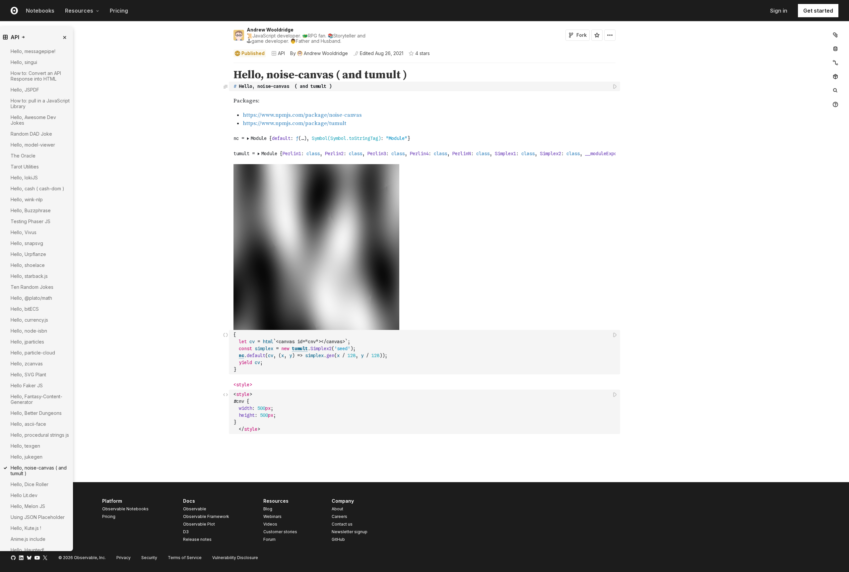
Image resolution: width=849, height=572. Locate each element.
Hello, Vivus (23, 232)
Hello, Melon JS (28, 506)
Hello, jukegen (26, 457)
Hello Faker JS (27, 385)
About (337, 508)
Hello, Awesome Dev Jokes (33, 120)
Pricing (119, 10)
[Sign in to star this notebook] (597, 35)
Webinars (272, 516)
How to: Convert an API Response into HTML (36, 76)
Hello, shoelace (28, 265)
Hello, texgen (25, 446)
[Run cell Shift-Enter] (615, 86)
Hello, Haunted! (27, 550)
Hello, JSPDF (25, 90)
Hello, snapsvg (27, 243)
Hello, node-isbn (29, 331)
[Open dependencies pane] (835, 76)
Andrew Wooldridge (270, 29)
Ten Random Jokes (32, 287)
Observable (194, 508)
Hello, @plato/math (31, 298)
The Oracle (23, 156)
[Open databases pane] (835, 48)
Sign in (778, 10)
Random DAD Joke (31, 134)
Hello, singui (24, 62)
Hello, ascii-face (28, 424)
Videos (270, 524)
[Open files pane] (835, 34)
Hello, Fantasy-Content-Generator (36, 399)
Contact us (342, 524)
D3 (186, 531)
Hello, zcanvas (27, 363)
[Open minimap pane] (835, 62)
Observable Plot (199, 524)
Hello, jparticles (27, 342)
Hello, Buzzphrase (31, 210)
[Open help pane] (835, 104)
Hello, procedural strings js (40, 435)
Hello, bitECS (25, 309)
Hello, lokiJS (24, 177)
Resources (79, 10)
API (281, 53)
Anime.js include (28, 539)
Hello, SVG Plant (28, 374)
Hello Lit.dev (24, 495)
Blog (267, 508)
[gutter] (114, 80)
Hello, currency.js (29, 320)
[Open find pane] (835, 90)
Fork (581, 35)
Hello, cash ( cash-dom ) (37, 188)
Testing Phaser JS (30, 221)
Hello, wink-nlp (27, 199)
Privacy (123, 557)
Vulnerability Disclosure (235, 557)
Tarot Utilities (25, 166)
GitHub (338, 539)
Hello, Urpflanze (28, 254)
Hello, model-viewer (33, 145)
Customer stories (280, 531)
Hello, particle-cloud (33, 352)
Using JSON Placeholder (38, 517)
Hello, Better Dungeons (36, 413)
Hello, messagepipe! (33, 51)
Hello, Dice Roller (29, 484)
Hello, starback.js (29, 276)
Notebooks (40, 10)
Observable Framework (206, 516)
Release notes (197, 539)
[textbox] (425, 86)
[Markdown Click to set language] (225, 86)
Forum (269, 539)
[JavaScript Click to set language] (225, 352)
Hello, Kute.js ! (26, 528)
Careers (339, 516)
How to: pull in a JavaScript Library (40, 103)
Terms (185, 557)
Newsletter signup (349, 532)
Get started (818, 10)
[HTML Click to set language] (225, 411)
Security (149, 557)
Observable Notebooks (125, 508)
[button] (226, 65)
